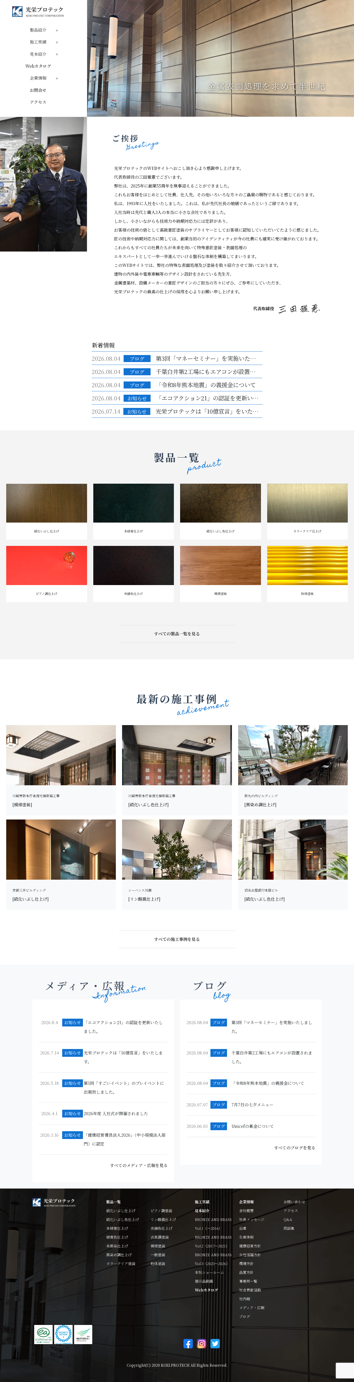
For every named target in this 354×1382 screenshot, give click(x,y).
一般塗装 (158, 1254)
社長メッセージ (251, 1219)
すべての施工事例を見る (177, 939)
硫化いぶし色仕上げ (122, 1219)
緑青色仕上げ (117, 1237)
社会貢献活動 (250, 1290)
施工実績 (202, 1201)
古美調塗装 (160, 1237)
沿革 (242, 1228)
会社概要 (246, 1210)
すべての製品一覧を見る (177, 634)
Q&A (288, 1219)
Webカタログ (38, 66)
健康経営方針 (250, 1245)
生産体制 (246, 1237)
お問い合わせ (294, 1201)
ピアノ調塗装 (161, 1210)
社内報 (244, 1298)
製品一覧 (113, 1201)
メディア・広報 (251, 1307)
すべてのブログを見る (294, 1148)
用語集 (289, 1228)
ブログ (244, 1316)
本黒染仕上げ (117, 1245)
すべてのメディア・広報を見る (139, 1165)
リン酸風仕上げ (163, 1219)
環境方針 (246, 1263)
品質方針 (246, 1272)
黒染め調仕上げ (119, 1254)
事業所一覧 (248, 1281)
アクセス (38, 102)
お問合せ (38, 90)
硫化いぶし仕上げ (120, 1210)
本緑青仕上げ (117, 1228)
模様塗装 (158, 1245)
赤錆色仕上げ (161, 1228)
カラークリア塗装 (120, 1263)
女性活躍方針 (250, 1254)
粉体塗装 (158, 1263)
